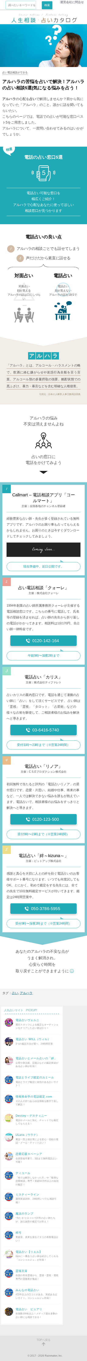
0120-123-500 (45, 819)
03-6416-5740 (45, 730)
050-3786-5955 (45, 908)
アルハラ (26, 993)
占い (15, 993)
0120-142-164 (45, 640)
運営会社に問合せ (72, 2)
